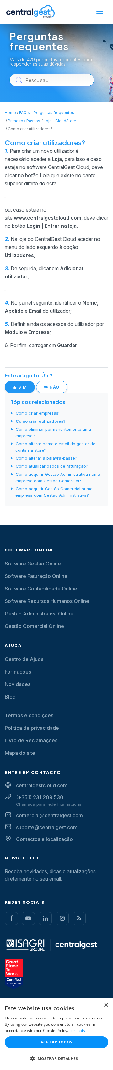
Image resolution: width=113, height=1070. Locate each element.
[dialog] (56, 1034)
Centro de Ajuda (24, 659)
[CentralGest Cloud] (30, 11)
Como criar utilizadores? (41, 421)
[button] (56, 1059)
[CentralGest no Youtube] (28, 918)
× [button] (106, 1005)
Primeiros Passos (24, 120)
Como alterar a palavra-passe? (46, 457)
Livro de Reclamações (31, 740)
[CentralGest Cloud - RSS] (79, 918)
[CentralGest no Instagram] (62, 918)
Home (10, 112)
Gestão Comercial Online (34, 626)
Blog (10, 697)
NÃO (53, 387)
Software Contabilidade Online (41, 588)
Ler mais (77, 1030)
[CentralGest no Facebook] (11, 918)
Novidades (17, 684)
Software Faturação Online (36, 576)
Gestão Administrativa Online (39, 613)
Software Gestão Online (33, 563)
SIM (22, 387)
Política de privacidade (32, 728)
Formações (18, 672)
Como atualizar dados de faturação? (52, 466)
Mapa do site (20, 753)
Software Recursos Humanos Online (47, 601)
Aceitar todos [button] (56, 1042)
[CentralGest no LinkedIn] (45, 918)
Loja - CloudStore (60, 120)
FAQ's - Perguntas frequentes (46, 112)
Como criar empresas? (38, 413)
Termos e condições (29, 715)
